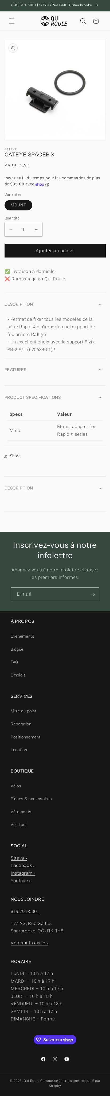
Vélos (16, 786)
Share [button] (15, 456)
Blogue (17, 649)
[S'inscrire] (92, 594)
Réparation (21, 724)
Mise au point (24, 711)
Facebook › (23, 865)
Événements (22, 636)
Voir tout (19, 824)
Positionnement (25, 737)
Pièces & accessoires (31, 798)
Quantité (12, 218)
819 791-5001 (25, 911)
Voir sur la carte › (29, 942)
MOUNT (18, 205)
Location (19, 750)
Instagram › (23, 873)
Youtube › (21, 880)
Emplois (18, 675)
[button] (11, 21)
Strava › (19, 858)
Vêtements (21, 811)
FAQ (14, 662)
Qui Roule (32, 1081)
